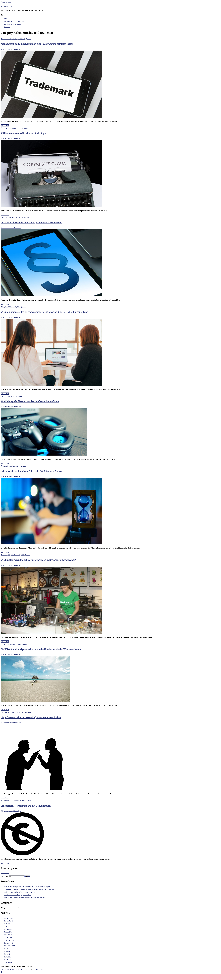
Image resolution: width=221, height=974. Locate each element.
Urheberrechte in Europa (12, 24)
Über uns (7, 27)
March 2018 (8, 962)
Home (6, 18)
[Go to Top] (1, 972)
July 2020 (7, 924)
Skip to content (6, 2)
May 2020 (7, 926)
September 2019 (9, 940)
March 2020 (8, 932)
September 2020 (9, 921)
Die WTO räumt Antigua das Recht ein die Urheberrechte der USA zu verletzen (41, 649)
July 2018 (7, 951)
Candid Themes (40, 969)
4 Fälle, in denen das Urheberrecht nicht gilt (23, 133)
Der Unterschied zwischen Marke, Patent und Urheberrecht (31, 222)
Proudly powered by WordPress (11, 969)
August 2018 (8, 948)
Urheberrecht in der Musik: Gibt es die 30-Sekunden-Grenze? (32, 471)
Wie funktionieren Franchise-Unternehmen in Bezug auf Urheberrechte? (38, 560)
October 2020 (8, 918)
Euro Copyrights (6, 6)
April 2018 (7, 959)
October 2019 (8, 937)
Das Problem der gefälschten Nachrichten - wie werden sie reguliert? (28, 886)
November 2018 (9, 946)
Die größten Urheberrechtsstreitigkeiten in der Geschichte (31, 717)
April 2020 (8, 929)
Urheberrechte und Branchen (14, 21)
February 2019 (9, 943)
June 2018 (7, 954)
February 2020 (9, 935)
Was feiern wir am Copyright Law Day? (17, 895)
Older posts (5, 873)
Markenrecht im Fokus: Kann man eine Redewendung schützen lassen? (37, 44)
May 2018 (7, 957)
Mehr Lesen (5, 125)
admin (29, 39)
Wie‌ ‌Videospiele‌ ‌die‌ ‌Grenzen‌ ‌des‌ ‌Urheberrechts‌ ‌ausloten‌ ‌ (30, 401)
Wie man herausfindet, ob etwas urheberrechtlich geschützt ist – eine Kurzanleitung (44, 312)
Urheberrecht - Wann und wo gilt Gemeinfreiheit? (26, 805)
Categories (4, 908)
